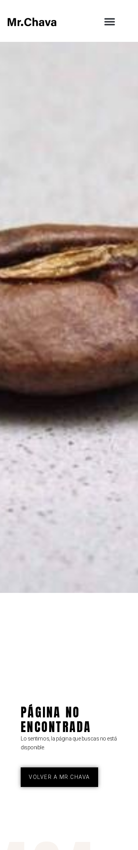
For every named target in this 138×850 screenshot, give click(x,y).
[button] (109, 21)
